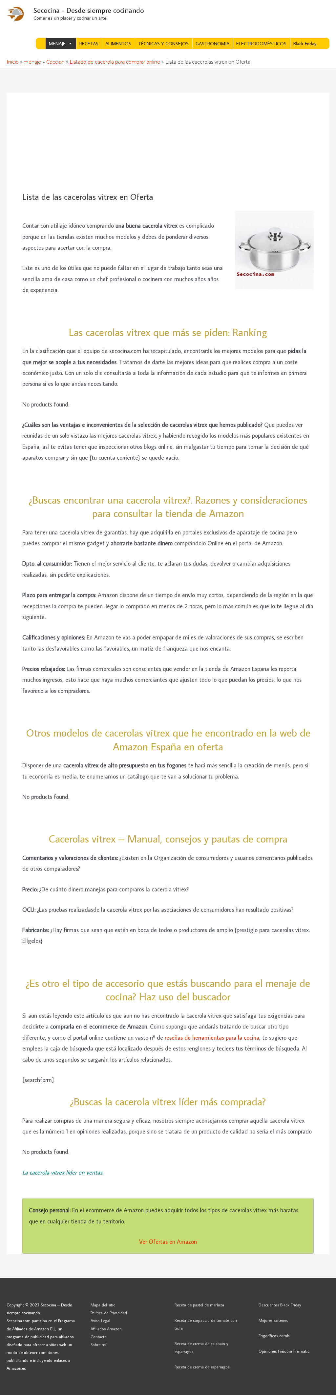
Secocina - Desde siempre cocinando (88, 10)
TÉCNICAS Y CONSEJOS (163, 43)
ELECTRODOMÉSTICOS (261, 43)
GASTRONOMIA (212, 43)
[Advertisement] (168, 142)
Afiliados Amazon (106, 1328)
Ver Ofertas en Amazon (168, 1241)
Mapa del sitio (103, 1304)
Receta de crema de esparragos (202, 1366)
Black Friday (304, 43)
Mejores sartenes (273, 1320)
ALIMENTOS (118, 43)
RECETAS (88, 43)
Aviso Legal (100, 1320)
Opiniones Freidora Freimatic (284, 1351)
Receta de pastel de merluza (199, 1304)
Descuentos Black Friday (280, 1304)
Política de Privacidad (109, 1312)
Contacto (99, 1336)
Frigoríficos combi (274, 1335)
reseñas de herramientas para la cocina (212, 1037)
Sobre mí (98, 1344)
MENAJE (57, 43)
